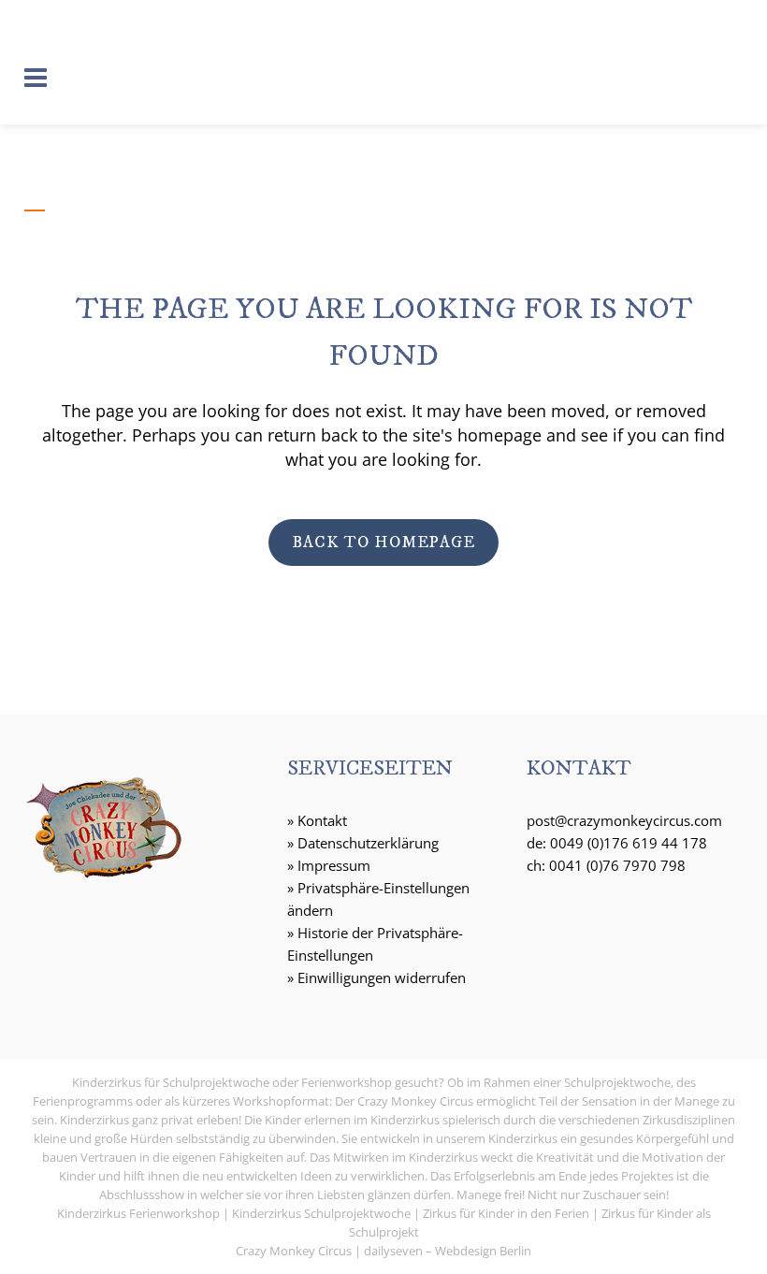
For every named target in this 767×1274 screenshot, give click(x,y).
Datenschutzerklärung (368, 842)
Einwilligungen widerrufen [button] (381, 977)
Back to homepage (383, 542)
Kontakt (322, 820)
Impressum (333, 865)
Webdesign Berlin (483, 1250)
